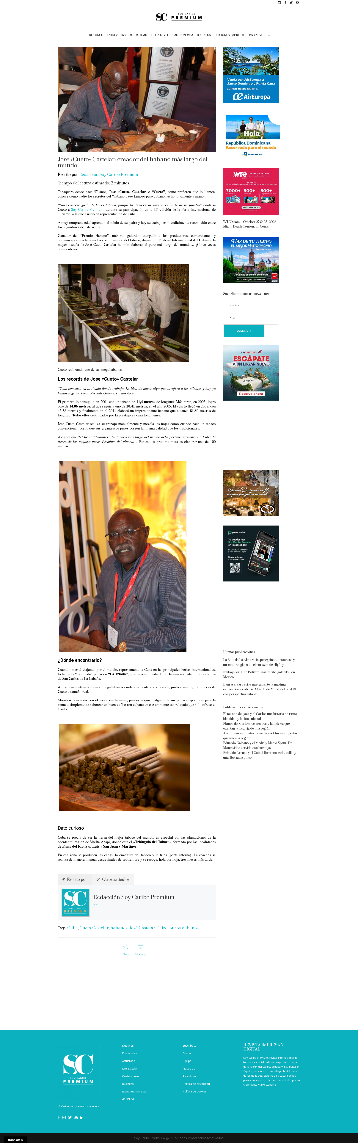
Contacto (188, 1053)
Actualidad (128, 1061)
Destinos (128, 1045)
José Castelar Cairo (148, 928)
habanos (119, 928)
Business (128, 1084)
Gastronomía (130, 1076)
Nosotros (189, 1068)
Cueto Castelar (94, 928)
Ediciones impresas (134, 1091)
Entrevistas (129, 1053)
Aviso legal (189, 1076)
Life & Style (129, 1068)
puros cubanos (184, 928)
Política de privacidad (196, 1084)
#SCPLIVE (128, 1099)
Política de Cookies (195, 1091)
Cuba (72, 928)
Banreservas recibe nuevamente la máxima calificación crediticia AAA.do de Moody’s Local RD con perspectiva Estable (260, 689)
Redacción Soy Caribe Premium (108, 174)
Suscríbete (189, 1045)
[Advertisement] (261, 436)
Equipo (187, 1061)
